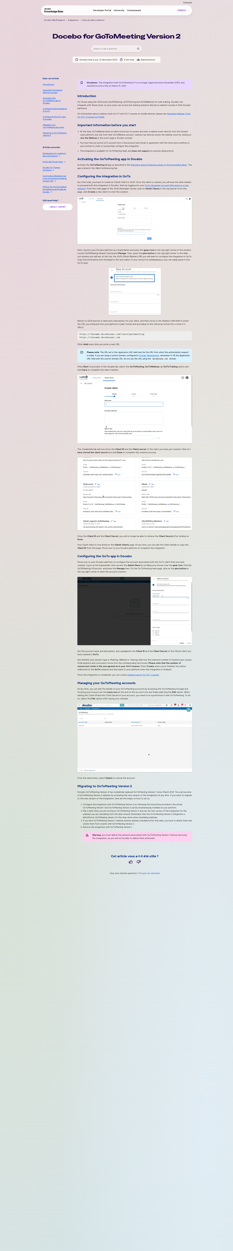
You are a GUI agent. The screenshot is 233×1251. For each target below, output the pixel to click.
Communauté (134, 10)
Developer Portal (102, 10)
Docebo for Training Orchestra (51, 168)
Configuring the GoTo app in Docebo (54, 118)
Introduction (48, 84)
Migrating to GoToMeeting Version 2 (54, 134)
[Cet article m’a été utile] (131, 862)
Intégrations (73, 20)
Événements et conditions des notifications (54, 154)
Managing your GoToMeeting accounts (53, 126)
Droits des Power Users (53, 162)
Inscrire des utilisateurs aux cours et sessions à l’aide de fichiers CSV (55, 178)
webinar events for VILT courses (143, 675)
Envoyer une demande (149, 873)
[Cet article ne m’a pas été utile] (139, 862)
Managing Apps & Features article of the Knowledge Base (159, 165)
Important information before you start (53, 91)
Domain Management (149, 355)
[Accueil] (54, 12)
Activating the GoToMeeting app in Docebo (52, 100)
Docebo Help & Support (54, 20)
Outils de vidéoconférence (93, 20)
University (119, 10)
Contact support (57, 207)
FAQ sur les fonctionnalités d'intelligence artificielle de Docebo (55, 189)
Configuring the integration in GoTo (55, 110)
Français (182, 10)
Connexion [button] (187, 3)
